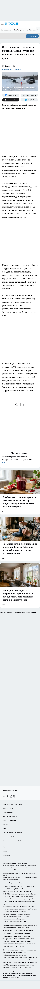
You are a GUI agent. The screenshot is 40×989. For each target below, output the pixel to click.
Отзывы (5, 824)
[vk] (17, 404)
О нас (4, 828)
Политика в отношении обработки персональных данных (18, 842)
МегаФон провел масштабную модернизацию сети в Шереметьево (17, 459)
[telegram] (24, 404)
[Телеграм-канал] (29, 99)
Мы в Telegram (19, 30)
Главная (5, 851)
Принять (32, 36)
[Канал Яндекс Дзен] (10, 99)
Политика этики (8, 812)
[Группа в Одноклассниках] (7, 796)
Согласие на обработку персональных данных (17, 837)
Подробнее (26, 967)
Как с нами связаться (9, 820)
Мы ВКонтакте (31, 30)
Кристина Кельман (11, 69)
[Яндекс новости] (29, 95)
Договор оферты (8, 808)
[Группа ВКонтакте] (10, 95)
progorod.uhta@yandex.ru (11, 883)
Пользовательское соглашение (12, 832)
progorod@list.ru (14, 879)
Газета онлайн (6, 30)
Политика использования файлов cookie (15, 847)
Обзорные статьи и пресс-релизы (13, 804)
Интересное (6, 855)
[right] (38, 30)
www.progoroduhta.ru (20, 863)
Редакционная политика (10, 816)
